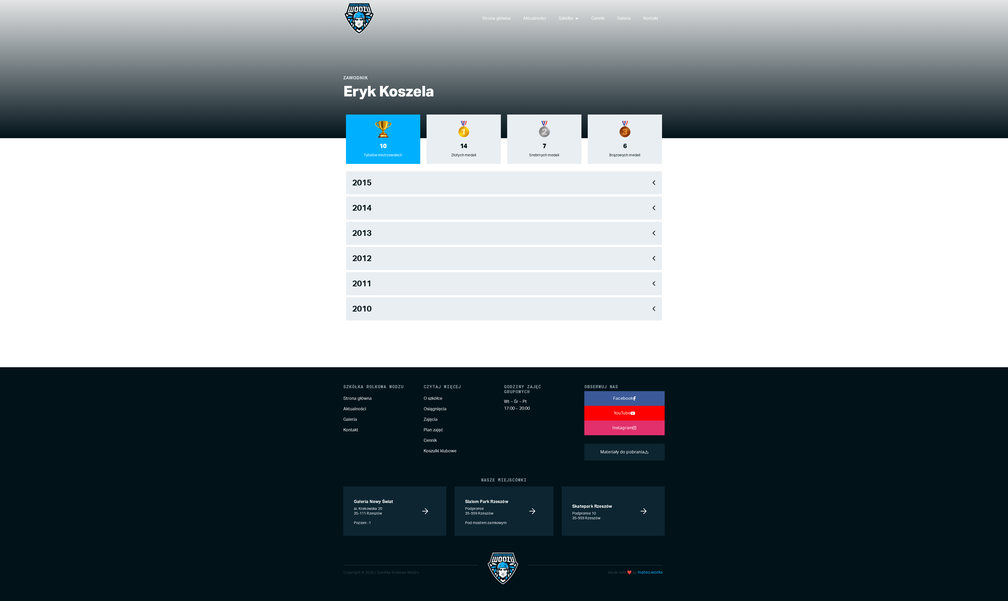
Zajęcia (431, 419)
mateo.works (650, 572)
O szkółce (433, 398)
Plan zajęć (433, 430)
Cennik (430, 440)
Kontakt (350, 430)
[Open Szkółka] (577, 18)
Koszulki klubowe (440, 451)
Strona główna (357, 398)
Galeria (350, 419)
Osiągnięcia (435, 409)
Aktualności (354, 409)
